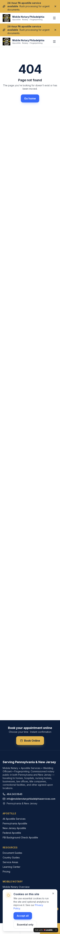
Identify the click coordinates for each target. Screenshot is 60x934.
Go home (30, 98)
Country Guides (11, 857)
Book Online (32, 740)
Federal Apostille (12, 832)
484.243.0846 (14, 794)
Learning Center (11, 866)
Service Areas (10, 862)
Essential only (25, 924)
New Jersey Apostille (14, 828)
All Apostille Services (14, 818)
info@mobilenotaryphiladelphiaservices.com (31, 798)
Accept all (23, 915)
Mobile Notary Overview (16, 886)
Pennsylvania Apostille (15, 823)
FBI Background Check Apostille (20, 837)
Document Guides (12, 852)
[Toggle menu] (54, 18)
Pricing (6, 871)
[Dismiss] (55, 6)
